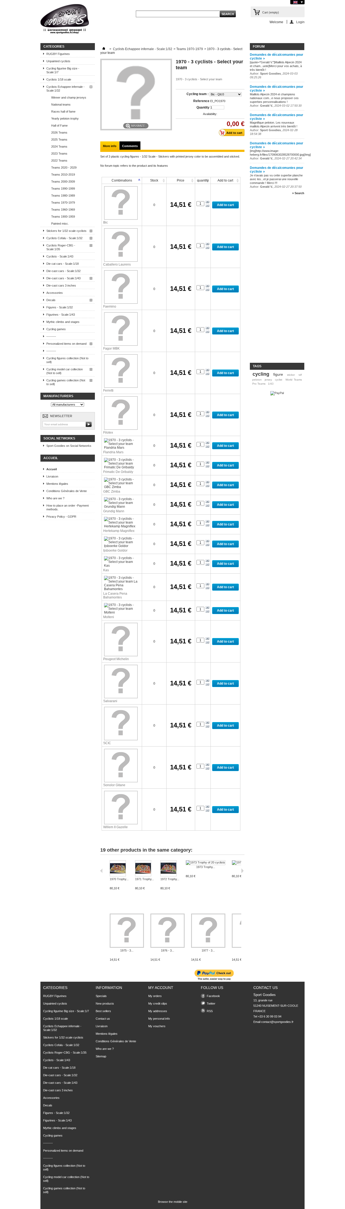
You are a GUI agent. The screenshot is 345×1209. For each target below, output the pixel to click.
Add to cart (225, 180)
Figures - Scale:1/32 (59, 307)
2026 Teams (59, 132)
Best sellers (103, 1011)
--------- (51, 336)
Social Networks (59, 438)
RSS (210, 1011)
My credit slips (157, 1003)
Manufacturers (58, 396)
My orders (155, 996)
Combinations (122, 180)
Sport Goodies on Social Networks (68, 445)
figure (278, 374)
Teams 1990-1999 (63, 188)
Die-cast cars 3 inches (61, 285)
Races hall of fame (63, 111)
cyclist (278, 379)
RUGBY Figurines (58, 53)
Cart (270, 12)
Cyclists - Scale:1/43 (59, 256)
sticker (291, 374)
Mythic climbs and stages (63, 321)
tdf (300, 374)
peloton (257, 379)
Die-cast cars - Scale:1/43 (63, 278)
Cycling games (56, 329)
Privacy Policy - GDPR (61, 516)
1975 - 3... (126, 950)
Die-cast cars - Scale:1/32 (63, 271)
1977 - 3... (208, 950)
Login (300, 22)
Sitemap (101, 1056)
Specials (101, 996)
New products (105, 1003)
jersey (268, 379)
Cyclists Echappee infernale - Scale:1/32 (65, 88)
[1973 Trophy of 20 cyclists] (205, 862)
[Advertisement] (271, 281)
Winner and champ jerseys (68, 97)
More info (109, 146)
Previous (101, 870)
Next (242, 870)
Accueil (50, 458)
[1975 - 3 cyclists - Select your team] (127, 931)
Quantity (202, 107)
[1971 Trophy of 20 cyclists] (144, 868)
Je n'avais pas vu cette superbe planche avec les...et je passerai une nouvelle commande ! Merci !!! (276, 179)
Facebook (213, 996)
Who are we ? (55, 498)
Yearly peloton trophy (65, 118)
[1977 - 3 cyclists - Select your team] (208, 931)
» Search (298, 193)
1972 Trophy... (169, 879)
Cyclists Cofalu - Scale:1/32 (64, 238)
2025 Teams (59, 139)
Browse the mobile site (172, 1201)
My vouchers (156, 1026)
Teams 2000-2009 (63, 181)
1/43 (271, 383)
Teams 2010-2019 (63, 174)
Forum (259, 46)
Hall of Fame (59, 125)
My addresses (157, 1011)
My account (160, 987)
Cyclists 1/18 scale (58, 79)
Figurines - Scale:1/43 (60, 314)
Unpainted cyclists (58, 61)
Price (180, 180)
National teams (61, 104)
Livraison (52, 476)
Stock (154, 180)
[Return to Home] (103, 49)
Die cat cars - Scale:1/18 (62, 263)
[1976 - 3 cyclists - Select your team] (167, 931)
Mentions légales (57, 483)
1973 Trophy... (205, 867)
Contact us (103, 1018)
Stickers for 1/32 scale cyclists (66, 230)
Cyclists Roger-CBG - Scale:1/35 (60, 247)
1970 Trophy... (119, 879)
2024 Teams (59, 146)
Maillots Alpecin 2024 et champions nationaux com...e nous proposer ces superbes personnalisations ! (274, 98)
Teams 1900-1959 (63, 216)
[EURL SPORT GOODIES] (64, 20)
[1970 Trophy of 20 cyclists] (119, 868)
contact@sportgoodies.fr (277, 1021)
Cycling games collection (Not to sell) (65, 382)
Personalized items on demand (66, 343)
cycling (261, 374)
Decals (51, 300)
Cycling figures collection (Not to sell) (67, 360)
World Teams (293, 379)
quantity (203, 180)
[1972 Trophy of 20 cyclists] (169, 868)
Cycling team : (198, 94)
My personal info (159, 1018)
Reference (201, 101)
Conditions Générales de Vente (66, 491)
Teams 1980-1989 (63, 195)
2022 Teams (59, 160)
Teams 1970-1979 (63, 202)
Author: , (276, 105)
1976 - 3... (167, 950)
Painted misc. (60, 223)
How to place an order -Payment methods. (67, 507)
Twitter (211, 1003)
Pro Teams (258, 383)
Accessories (54, 292)
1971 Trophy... (144, 879)
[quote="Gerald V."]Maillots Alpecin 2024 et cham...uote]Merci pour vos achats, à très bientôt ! (276, 66)
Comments (130, 146)
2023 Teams (59, 153)
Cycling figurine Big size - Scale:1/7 (62, 70)
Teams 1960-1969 (63, 209)
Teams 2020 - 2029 (64, 167)
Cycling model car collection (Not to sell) (64, 371)
